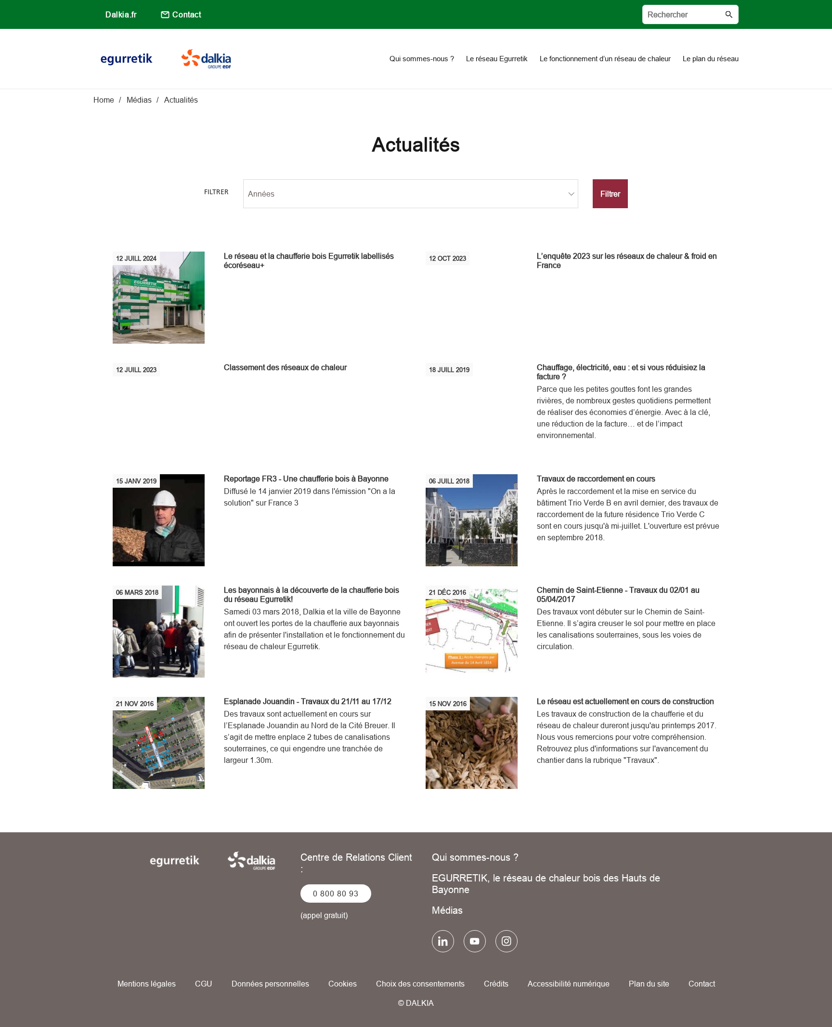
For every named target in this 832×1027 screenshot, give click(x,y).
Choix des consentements (420, 983)
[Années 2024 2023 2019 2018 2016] (410, 193)
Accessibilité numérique (569, 983)
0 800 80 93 (336, 893)
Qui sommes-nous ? (475, 857)
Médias (447, 910)
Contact (186, 14)
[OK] (729, 14)
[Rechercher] (690, 14)
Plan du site (649, 983)
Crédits (496, 983)
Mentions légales (146, 983)
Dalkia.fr (120, 14)
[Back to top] (792, 992)
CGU (203, 983)
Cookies (342, 983)
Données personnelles (270, 983)
